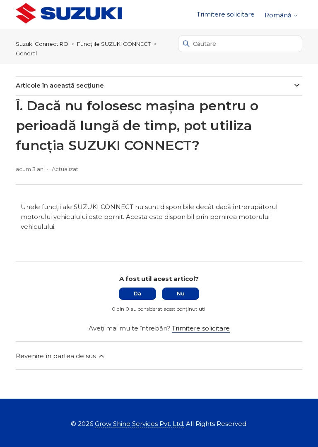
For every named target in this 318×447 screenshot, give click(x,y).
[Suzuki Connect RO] (69, 14)
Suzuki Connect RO (42, 43)
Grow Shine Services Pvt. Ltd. (139, 424)
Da (137, 293)
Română (279, 15)
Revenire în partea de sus (56, 356)
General (26, 53)
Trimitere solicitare (226, 14)
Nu (181, 293)
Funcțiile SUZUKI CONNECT (114, 43)
